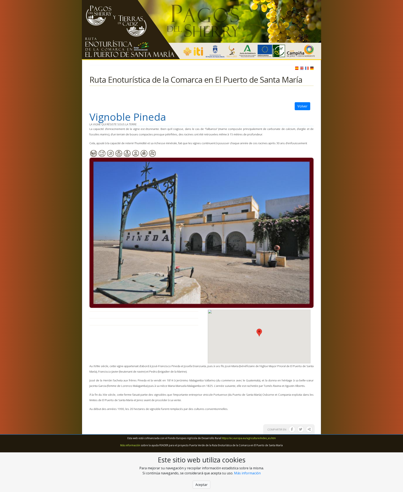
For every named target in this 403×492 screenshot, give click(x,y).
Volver (302, 106)
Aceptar (201, 484)
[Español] (296, 67)
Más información (130, 445)
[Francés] (307, 67)
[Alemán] (312, 67)
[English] (302, 67)
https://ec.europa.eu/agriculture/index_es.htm (249, 438)
